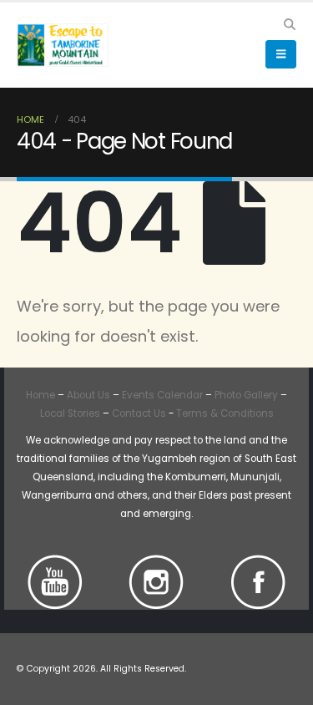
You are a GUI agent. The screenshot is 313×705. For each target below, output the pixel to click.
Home (40, 395)
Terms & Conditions (225, 413)
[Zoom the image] (55, 564)
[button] (289, 24)
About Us (88, 395)
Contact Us (137, 413)
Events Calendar (162, 395)
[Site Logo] (63, 44)
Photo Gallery (246, 395)
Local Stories (70, 413)
